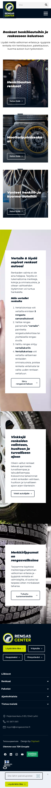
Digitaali (35, 741)
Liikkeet (6, 674)
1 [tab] (20, 169)
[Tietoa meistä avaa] (48, 704)
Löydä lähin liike (13, 648)
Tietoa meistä (9, 704)
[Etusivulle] (9, 9)
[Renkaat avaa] (48, 681)
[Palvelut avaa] (48, 689)
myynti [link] (18, 727)
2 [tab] (25, 169)
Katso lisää (15, 101)
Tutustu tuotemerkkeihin (24, 595)
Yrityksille (35, 648)
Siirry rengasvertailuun (24, 382)
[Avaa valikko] (46, 13)
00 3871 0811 (13, 721)
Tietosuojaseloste (11, 741)
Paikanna (38, 776)
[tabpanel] (25, 83)
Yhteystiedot (33, 657)
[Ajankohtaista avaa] (48, 696)
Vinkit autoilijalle (22, 493)
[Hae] (46, 5)
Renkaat (6, 681)
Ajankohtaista (9, 696)
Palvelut (6, 689)
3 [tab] (31, 169)
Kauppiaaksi (11, 657)
